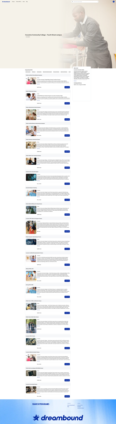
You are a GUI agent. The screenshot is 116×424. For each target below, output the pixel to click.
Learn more (67, 87)
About (24, 1)
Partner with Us (79, 405)
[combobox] (86, 1)
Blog (27, 1)
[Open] (98, 1)
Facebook (79, 406)
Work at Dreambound (71, 405)
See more (38, 100)
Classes (13, 1)
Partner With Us (18, 1)
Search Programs (40, 404)
